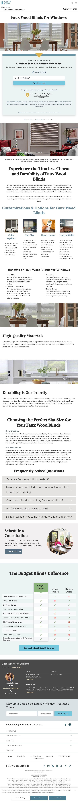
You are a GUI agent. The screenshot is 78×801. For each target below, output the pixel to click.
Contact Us (12, 551)
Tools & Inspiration (14, 745)
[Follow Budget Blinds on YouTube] (57, 766)
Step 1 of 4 (40, 72)
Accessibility (49, 756)
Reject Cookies (39, 798)
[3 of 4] (39, 152)
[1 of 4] (36, 152)
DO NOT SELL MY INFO (64, 756)
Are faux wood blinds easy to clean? (27, 508)
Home (25, 120)
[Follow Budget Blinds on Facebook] (65, 725)
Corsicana (6, 7)
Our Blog (10, 750)
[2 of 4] (38, 152)
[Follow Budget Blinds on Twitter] (61, 766)
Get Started (39, 83)
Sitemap (10, 756)
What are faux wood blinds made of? (27, 479)
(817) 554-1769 (71, 9)
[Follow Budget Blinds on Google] (70, 725)
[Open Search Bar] (72, 3)
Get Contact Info (18, 9)
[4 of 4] (41, 152)
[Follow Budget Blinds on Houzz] (53, 766)
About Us (10, 741)
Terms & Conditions (35, 756)
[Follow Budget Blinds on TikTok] (70, 766)
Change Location (16, 667)
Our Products (32, 120)
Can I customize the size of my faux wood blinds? (34, 500)
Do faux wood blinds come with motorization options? (37, 516)
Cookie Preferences (39, 758)
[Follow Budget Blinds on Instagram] (48, 766)
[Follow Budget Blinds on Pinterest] (65, 766)
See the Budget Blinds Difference (39, 648)
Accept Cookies (57, 798)
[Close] (75, 791)
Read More (30, 679)
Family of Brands (13, 736)
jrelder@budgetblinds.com (11, 688)
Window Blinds (40, 120)
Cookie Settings (20, 798)
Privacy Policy (39, 106)
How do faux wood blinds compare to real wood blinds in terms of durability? (38, 490)
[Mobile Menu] (76, 3)
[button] (8, 9)
